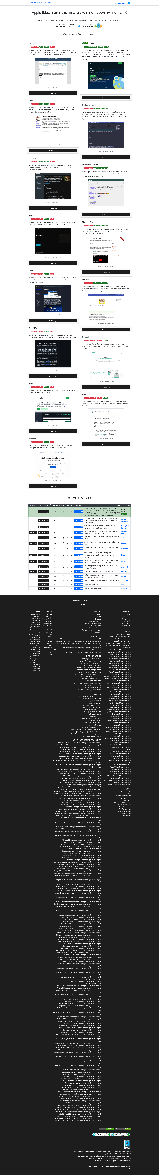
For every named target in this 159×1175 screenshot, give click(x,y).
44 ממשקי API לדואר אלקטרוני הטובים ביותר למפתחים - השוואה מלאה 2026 (77, 650)
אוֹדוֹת (50, 634)
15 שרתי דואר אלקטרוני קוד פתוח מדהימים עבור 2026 (81, 1087)
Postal (123, 576)
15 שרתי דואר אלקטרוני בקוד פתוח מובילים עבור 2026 (79, 888)
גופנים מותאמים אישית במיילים (91, 685)
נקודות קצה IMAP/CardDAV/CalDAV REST (87, 683)
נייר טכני (98, 614)
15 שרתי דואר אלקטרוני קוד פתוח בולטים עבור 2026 (83, 1083)
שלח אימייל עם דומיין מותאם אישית (120, 637)
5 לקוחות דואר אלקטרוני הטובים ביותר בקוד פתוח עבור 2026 (78, 811)
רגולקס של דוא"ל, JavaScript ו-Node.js (89, 690)
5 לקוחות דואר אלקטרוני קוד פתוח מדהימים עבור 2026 (81, 1090)
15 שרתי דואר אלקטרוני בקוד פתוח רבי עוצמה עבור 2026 (78, 876)
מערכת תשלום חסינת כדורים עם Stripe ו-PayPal (86, 729)
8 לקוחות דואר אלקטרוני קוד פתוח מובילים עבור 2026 (80, 749)
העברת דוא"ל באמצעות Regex (91, 630)
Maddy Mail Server (125, 527)
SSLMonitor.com (125, 816)
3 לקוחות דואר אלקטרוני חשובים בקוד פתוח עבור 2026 (81, 802)
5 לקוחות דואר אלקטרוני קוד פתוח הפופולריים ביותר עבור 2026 (79, 758)
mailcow (124, 538)
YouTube (47, 623)
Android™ (125, 619)
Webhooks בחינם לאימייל (93, 623)
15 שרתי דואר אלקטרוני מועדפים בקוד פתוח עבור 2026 (80, 796)
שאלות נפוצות (34, 3)
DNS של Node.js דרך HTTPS (91, 707)
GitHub (47, 617)
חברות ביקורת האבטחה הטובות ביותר (89, 670)
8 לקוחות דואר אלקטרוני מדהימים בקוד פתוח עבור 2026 (80, 860)
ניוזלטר (47, 614)
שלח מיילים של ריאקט (94, 725)
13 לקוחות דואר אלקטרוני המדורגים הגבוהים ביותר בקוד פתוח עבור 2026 (77, 836)
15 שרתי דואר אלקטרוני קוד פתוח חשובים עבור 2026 (80, 1101)
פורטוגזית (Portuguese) (36, 652)
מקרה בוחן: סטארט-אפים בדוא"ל (91, 727)
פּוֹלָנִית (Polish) (35, 649)
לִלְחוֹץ (50, 652)
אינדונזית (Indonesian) (36, 637)
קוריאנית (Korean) (35, 643)
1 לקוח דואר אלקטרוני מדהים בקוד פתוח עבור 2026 (80, 789)
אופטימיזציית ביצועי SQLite (92, 723)
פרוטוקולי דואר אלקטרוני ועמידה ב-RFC (89, 687)
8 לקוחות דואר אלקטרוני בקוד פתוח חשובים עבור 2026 (81, 948)
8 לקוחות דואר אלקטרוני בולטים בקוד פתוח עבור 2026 (82, 855)
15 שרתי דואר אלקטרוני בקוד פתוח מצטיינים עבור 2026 (82, 919)
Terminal (126, 628)
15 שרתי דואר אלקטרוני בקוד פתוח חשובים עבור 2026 (77, 871)
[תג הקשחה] (127, 1144)
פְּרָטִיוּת (40, 3)
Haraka (123, 571)
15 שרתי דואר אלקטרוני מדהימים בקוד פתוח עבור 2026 (79, 787)
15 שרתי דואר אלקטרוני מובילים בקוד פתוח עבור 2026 (79, 769)
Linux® (126, 621)
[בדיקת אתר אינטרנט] (120, 1134)
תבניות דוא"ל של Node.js (93, 709)
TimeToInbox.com (125, 809)
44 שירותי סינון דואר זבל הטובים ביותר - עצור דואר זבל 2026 (82, 652)
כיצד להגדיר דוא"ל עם (120, 650)
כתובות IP (98, 619)
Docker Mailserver (124, 520)
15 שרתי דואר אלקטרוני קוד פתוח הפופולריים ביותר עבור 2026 (79, 756)
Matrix (47, 621)
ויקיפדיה (32, 532)
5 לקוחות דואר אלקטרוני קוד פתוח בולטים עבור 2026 (83, 1085)
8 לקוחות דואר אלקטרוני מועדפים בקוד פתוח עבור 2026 (80, 798)
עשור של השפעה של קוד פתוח (91, 659)
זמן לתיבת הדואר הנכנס (123, 796)
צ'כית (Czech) (36, 618)
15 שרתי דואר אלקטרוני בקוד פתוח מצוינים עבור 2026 (81, 924)
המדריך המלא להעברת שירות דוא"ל (90, 696)
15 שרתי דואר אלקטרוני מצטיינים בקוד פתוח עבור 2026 (80, 774)
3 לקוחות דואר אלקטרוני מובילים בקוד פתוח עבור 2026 (81, 842)
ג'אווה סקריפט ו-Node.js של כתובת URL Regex (86, 734)
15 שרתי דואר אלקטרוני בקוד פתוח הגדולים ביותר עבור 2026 (77, 862)
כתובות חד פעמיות (125, 798)
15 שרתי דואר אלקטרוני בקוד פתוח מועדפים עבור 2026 (78, 866)
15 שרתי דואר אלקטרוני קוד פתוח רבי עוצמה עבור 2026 (79, 1105)
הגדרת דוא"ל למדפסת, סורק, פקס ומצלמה (117, 643)
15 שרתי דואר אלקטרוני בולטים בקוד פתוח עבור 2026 (80, 782)
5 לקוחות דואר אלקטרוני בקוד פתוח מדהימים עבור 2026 (78, 935)
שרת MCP (97, 694)
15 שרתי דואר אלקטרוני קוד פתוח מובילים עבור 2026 (80, 747)
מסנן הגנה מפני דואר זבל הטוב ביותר (89, 663)
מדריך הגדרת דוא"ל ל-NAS (122, 641)
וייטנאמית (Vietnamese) (36, 669)
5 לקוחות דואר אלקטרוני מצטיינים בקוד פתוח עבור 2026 (80, 776)
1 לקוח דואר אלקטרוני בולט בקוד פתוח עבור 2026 (82, 785)
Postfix (123, 561)
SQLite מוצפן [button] (55, 505)
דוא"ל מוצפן (47, 3)
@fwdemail (46, 619)
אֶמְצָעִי (128, 788)
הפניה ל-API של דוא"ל (94, 621)
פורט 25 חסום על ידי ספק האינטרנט (119, 785)
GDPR (49, 643)
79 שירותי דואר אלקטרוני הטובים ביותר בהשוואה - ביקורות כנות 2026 (80, 639)
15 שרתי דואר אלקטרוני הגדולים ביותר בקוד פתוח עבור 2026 (77, 791)
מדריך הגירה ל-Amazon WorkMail (90, 661)
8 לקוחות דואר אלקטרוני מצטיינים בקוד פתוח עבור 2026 (80, 846)
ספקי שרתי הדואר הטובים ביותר (91, 665)
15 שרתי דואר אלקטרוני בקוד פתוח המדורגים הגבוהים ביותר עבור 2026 (77, 761)
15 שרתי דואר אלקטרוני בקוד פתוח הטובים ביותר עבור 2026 (78, 884)
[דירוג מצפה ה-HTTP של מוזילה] (106, 1128)
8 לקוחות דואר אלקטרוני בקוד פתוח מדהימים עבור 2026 (77, 1013)
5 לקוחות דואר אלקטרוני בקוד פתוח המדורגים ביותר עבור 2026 (78, 898)
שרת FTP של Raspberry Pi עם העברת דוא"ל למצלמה (118, 646)
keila (122, 584)
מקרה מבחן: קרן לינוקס (94, 681)
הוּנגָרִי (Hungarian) (34, 634)
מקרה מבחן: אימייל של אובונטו (91, 679)
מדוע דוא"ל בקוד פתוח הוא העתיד (90, 736)
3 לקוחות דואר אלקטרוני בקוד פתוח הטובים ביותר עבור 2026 (78, 886)
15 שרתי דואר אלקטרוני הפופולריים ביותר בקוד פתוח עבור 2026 (78, 827)
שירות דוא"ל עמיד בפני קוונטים (91, 718)
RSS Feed (46, 626)
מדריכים (127, 631)
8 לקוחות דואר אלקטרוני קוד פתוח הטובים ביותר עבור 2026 (79, 745)
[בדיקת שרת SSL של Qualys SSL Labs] (123, 1128)
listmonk (124, 588)
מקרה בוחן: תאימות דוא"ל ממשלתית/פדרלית (87, 674)
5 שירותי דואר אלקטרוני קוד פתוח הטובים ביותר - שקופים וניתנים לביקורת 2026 (78, 644)
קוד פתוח (98, 632)
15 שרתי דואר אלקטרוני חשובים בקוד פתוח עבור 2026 (81, 800)
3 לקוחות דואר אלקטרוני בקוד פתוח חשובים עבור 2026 (77, 873)
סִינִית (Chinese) (35, 616)
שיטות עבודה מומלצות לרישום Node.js (89, 667)
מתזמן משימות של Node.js (92, 712)
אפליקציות (126, 611)
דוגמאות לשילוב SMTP (123, 634)
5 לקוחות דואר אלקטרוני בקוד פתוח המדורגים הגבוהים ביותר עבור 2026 (78, 766)
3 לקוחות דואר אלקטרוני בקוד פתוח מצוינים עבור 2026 (80, 1081)
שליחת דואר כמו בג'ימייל (123, 639)
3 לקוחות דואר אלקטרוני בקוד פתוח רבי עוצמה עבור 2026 (78, 881)
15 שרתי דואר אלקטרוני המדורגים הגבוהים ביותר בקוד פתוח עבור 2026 (78, 819)
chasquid (124, 567)
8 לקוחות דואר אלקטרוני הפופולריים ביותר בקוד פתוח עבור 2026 (78, 829)
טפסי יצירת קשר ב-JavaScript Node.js (89, 705)
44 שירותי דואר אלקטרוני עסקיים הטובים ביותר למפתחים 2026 (81, 648)
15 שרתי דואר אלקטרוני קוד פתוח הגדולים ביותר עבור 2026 (79, 1092)
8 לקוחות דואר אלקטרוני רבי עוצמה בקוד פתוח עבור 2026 (80, 807)
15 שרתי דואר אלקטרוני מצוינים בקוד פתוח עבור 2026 (81, 778)
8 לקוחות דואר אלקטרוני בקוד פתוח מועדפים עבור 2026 (79, 1023)
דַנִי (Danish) (36, 620)
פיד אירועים (48, 632)
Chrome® (125, 626)
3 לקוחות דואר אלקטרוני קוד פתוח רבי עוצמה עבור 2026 (79, 1107)
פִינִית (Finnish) (35, 626)
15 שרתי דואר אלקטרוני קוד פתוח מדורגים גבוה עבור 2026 (80, 751)
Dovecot (124, 543)
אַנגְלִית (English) (35, 624)
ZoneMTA (124, 581)
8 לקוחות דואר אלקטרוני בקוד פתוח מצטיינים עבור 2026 (82, 922)
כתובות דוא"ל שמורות (124, 804)
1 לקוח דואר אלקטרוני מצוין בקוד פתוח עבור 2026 (82, 780)
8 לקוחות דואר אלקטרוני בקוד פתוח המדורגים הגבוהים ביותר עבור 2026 (77, 912)
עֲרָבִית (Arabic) (35, 614)
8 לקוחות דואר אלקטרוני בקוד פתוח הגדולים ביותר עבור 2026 (77, 864)
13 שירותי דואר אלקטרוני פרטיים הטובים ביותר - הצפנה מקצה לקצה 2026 (78, 641)
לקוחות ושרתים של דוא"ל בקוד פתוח (87, 739)
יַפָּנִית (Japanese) (35, 641)
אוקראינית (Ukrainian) (36, 666)
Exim (123, 555)
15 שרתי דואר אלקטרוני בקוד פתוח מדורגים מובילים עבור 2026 (79, 964)
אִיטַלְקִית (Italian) (35, 639)
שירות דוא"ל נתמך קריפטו (93, 701)
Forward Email (124, 510)
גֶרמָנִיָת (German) (35, 630)
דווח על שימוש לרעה (47, 649)
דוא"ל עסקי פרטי (125, 791)
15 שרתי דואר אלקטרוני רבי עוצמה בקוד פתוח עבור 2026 (80, 804)
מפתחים (97, 611)
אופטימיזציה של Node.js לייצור (91, 698)
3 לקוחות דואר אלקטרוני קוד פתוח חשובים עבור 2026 (80, 1103)
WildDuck (124, 548)
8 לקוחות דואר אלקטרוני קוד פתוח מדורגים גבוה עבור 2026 (78, 1120)
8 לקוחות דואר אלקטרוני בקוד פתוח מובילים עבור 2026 (80, 961)
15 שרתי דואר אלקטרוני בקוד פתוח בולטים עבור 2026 (79, 928)
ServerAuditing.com (124, 811)
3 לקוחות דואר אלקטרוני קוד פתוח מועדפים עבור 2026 (80, 1098)
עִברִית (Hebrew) (35, 632)
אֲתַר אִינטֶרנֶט (44, 512)
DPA (50, 645)
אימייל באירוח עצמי (95, 626)
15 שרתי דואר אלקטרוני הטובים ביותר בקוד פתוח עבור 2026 (79, 809)
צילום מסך (78, 512)
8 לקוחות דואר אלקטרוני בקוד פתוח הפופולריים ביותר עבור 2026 (77, 904)
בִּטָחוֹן (50, 637)
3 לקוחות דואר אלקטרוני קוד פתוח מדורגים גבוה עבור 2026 (80, 754)
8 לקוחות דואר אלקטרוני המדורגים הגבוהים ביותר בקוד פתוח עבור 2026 (78, 823)
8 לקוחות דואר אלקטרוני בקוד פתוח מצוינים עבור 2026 (80, 926)
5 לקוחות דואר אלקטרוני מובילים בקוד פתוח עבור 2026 (79, 771)
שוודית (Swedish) (35, 659)
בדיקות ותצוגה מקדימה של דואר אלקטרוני (88, 692)
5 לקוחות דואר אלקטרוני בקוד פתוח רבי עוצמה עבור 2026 (81, 1032)
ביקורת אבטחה (96, 617)
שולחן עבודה (125, 623)
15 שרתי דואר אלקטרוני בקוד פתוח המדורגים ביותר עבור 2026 (78, 894)
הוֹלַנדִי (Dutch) (36, 622)
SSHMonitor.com (125, 813)
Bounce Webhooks (95, 628)
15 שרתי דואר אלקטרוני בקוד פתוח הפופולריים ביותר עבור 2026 (78, 902)
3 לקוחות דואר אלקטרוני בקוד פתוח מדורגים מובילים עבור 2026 (77, 1050)
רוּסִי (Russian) (36, 655)
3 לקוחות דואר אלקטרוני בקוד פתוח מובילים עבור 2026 (79, 891)
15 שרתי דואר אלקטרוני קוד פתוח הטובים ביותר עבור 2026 (79, 743)
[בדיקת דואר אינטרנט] (101, 1134)
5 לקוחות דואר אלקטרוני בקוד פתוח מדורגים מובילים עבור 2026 (79, 966)
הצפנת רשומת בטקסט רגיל (121, 802)
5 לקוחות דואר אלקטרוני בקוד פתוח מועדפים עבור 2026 (78, 869)
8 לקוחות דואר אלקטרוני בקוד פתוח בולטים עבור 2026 (79, 930)
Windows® (127, 617)
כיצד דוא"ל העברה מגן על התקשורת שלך (88, 732)
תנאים (50, 641)
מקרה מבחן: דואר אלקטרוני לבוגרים (90, 676)
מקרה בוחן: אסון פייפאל (93, 716)
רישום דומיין (127, 800)
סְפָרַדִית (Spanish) (34, 657)
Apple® (128, 614)
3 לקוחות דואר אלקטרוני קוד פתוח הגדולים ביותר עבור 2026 (79, 1094)
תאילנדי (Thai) (36, 661)
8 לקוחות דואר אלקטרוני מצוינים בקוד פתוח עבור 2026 (81, 851)
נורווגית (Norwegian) (36, 646)
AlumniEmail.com (125, 807)
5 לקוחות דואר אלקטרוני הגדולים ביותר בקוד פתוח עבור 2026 (77, 793)
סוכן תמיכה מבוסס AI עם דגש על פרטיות (88, 672)
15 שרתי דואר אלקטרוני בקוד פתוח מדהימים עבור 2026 (78, 933)
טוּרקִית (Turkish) (35, 663)
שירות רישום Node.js (94, 714)
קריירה (49, 654)
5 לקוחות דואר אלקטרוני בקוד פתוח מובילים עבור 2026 (78, 1045)
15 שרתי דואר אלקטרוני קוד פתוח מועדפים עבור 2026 (80, 1096)
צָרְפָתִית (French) (35, 628)
